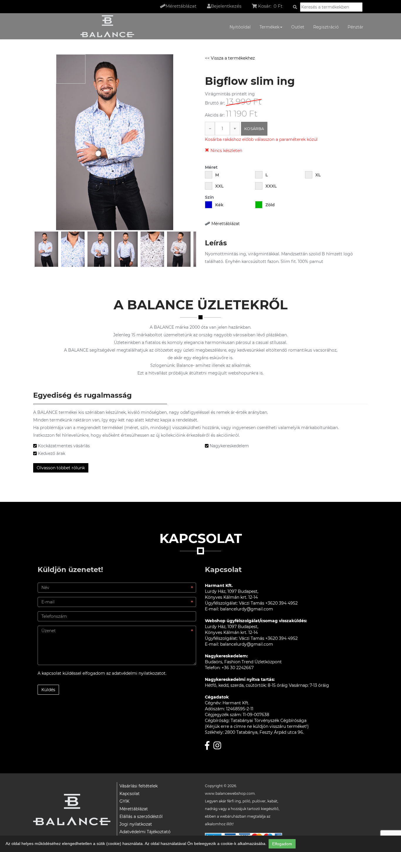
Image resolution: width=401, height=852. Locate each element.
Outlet (297, 27)
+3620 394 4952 (281, 603)
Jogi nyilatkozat (135, 824)
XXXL (271, 186)
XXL (219, 186)
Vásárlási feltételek (138, 786)
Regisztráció (326, 27)
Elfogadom (282, 843)
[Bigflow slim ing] (46, 249)
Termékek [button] (269, 27)
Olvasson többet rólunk (61, 467)
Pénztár (355, 27)
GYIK (124, 801)
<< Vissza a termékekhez (230, 58)
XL (318, 175)
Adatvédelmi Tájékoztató (145, 831)
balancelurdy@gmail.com (246, 609)
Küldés (48, 689)
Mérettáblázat (225, 223)
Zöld (270, 204)
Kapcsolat (129, 793)
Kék (219, 204)
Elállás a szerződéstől (141, 816)
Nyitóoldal (240, 27)
